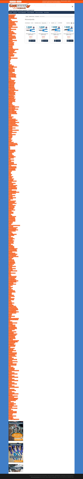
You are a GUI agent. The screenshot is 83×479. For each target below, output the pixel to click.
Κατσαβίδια (10, 104)
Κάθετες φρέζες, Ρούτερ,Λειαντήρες (12, 23)
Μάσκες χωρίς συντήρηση (13, 280)
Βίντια (9, 366)
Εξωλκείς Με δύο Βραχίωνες (13, 192)
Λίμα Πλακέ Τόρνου (12, 205)
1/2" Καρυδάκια (11, 81)
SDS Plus (10, 294)
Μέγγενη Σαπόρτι (11, 218)
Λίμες (9, 200)
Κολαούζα (10, 304)
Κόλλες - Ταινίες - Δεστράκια (13, 419)
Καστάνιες (10, 102)
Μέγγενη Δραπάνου (12, 216)
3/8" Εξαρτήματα (11, 71)
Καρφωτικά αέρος (11, 50)
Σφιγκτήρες (10, 222)
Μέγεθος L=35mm (11, 325)
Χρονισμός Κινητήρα (12, 255)
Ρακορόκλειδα (11, 142)
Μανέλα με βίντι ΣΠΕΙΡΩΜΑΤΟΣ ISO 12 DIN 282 (13, 387)
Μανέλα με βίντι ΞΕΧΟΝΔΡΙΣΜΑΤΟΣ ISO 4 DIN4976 (13, 380)
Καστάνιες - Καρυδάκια (12, 67)
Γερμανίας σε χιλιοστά (12, 352)
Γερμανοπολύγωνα (12, 121)
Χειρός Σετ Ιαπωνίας (12, 313)
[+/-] (49, 23)
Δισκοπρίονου (11, 299)
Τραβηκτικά (10, 269)
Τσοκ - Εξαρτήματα (12, 338)
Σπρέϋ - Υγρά (10, 418)
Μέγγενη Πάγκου (11, 217)
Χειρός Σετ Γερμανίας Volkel (13, 311)
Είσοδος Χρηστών (13, 1)
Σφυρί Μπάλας (11, 179)
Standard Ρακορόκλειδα (12, 143)
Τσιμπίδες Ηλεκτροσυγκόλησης (12, 415)
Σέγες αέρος (10, 53)
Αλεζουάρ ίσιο (11, 358)
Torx (9, 61)
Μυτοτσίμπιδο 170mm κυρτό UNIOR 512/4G (56, 34)
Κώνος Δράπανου (11, 342)
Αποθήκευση (10, 257)
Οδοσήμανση (10, 283)
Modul (9, 401)
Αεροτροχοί (10, 48)
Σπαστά (9, 141)
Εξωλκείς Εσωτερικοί (12, 191)
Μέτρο (9, 236)
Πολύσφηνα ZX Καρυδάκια (13, 90)
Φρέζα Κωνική (11, 404)
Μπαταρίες (10, 41)
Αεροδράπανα (11, 43)
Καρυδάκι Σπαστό (11, 150)
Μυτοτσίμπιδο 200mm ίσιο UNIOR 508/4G (43, 34)
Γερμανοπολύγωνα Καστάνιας (12, 128)
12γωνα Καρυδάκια (11, 82)
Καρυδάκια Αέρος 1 (12, 75)
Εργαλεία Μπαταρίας (12, 33)
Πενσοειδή (37, 16)
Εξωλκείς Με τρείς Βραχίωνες (11, 196)
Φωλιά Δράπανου (11, 346)
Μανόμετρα (10, 413)
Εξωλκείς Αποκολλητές (12, 187)
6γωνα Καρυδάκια (11, 83)
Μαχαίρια (10, 153)
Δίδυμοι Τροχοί (11, 17)
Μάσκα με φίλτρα (11, 278)
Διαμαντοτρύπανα (11, 292)
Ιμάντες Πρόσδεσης (12, 266)
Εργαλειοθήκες (11, 259)
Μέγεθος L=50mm (11, 326)
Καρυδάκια (10, 72)
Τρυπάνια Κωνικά (11, 336)
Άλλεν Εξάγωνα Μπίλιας (13, 58)
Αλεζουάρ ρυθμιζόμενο (12, 359)
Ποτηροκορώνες (11, 296)
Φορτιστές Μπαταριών (12, 254)
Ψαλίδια (9, 165)
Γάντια (9, 272)
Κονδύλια (10, 314)
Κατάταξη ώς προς (38, 22)
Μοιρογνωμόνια (11, 238)
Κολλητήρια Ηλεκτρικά (12, 412)
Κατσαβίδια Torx (11, 105)
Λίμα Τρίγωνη (10, 208)
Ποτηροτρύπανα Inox (12, 327)
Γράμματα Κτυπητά (12, 170)
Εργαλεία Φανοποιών (12, 249)
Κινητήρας (10, 252)
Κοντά (9, 78)
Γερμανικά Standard (12, 119)
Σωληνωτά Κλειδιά (11, 145)
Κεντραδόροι (10, 367)
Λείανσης (10, 301)
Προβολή (52, 22)
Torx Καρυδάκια (11, 87)
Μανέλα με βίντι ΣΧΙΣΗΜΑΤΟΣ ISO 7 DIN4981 (12, 390)
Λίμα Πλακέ (10, 204)
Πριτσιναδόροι (11, 163)
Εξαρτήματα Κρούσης (12, 167)
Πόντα (9, 173)
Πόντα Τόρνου (11, 344)
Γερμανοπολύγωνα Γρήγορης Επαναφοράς (12, 124)
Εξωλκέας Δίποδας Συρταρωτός (12, 184)
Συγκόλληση (10, 410)
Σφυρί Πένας (10, 180)
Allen (9, 60)
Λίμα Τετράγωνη (11, 207)
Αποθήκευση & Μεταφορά (13, 256)
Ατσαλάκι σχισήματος (12, 364)
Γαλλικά (9, 115)
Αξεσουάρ (10, 35)
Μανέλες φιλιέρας (11, 355)
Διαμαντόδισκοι (11, 298)
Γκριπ (9, 159)
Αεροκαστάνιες (11, 44)
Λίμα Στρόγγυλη (11, 206)
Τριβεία (9, 30)
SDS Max (10, 293)
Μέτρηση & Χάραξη (12, 231)
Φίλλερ (9, 244)
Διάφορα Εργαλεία (11, 36)
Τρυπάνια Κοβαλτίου (12, 335)
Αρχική (27, 16)
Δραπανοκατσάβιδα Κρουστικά (12, 39)
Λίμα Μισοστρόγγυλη (12, 203)
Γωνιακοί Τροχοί (11, 16)
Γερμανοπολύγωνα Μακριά (13, 125)
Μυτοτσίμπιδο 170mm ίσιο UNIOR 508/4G (30, 34)
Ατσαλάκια (10, 360)
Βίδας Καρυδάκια (11, 88)
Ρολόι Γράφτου (11, 241)
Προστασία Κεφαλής (12, 284)
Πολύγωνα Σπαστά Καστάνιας (12, 135)
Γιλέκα (9, 286)
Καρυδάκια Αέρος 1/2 (12, 74)
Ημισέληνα (10, 140)
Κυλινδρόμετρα (11, 235)
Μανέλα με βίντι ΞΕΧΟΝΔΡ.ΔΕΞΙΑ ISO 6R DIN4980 (13, 374)
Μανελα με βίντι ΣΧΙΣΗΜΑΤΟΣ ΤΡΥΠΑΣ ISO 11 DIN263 (13, 394)
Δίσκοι (9, 297)
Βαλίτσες (10, 258)
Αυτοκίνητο (10, 245)
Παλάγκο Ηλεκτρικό (12, 268)
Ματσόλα (10, 177)
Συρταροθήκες (11, 264)
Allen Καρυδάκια (11, 84)
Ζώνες (9, 274)
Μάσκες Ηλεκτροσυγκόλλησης (12, 276)
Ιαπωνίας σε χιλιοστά (12, 354)
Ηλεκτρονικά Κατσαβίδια (13, 21)
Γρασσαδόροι (10, 213)
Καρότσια (10, 267)
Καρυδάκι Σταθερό (11, 151)
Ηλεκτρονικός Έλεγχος (12, 251)
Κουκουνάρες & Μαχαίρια (13, 229)
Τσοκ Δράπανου (11, 348)
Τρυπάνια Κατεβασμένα (12, 334)
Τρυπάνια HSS (11, 333)
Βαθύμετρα (10, 233)
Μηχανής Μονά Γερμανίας (13, 309)
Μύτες (9, 59)
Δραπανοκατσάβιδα (12, 37)
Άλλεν (9, 57)
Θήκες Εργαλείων (11, 262)
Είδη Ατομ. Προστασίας (12, 270)
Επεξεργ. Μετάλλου (12, 400)
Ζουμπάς (10, 171)
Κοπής (9, 300)
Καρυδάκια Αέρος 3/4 (12, 77)
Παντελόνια (10, 287)
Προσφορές (10, 417)
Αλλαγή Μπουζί (11, 247)
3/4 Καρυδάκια (11, 95)
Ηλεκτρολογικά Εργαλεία (13, 227)
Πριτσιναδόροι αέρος (12, 52)
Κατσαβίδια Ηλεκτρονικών (13, 109)
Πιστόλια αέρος (11, 51)
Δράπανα (10, 20)
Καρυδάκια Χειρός (11, 80)
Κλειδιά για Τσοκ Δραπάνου (13, 340)
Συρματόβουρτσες (11, 221)
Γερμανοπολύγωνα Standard (13, 122)
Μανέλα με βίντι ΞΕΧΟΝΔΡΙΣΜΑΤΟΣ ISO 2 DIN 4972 (13, 377)
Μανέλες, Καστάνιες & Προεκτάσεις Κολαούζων (13, 308)
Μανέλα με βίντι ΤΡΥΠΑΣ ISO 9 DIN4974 (13, 397)
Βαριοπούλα (10, 176)
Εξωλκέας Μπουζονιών (12, 185)
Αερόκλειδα (10, 46)
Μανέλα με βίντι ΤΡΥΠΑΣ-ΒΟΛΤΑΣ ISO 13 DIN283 (13, 399)
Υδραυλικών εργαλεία (12, 228)
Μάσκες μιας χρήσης (12, 279)
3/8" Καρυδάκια (11, 98)
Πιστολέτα (10, 26)
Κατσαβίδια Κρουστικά (12, 40)
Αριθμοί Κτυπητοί (11, 169)
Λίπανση (10, 211)
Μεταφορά (10, 265)
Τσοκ (9, 347)
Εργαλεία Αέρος (11, 42)
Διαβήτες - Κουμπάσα (12, 234)
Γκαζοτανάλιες (11, 157)
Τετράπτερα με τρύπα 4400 (13, 318)
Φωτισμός (10, 223)
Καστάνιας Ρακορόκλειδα (13, 144)
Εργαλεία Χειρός (31, 16)
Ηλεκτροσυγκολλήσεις (12, 411)
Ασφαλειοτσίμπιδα (12, 156)
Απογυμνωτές (11, 155)
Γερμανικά (10, 118)
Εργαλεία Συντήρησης (12, 181)
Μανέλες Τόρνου (11, 368)
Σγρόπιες (10, 174)
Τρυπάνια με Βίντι (11, 337)
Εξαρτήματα (10, 68)
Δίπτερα (10, 315)
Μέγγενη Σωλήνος (11, 220)
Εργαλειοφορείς (11, 260)
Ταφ (9, 146)
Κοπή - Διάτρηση (11, 290)
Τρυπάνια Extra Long (12, 331)
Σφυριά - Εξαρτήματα (12, 166)
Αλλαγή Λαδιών (11, 246)
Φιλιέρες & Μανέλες (12, 350)
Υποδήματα (10, 289)
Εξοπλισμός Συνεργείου (12, 248)
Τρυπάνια (10, 330)
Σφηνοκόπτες (11, 402)
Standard (10, 138)
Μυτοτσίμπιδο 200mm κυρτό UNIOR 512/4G (69, 34)
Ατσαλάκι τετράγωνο (12, 365)
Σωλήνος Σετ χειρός (12, 310)
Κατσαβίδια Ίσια (11, 110)
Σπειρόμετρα (10, 242)
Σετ (9, 63)
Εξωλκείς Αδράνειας (12, 186)
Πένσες (9, 161)
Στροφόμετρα (11, 243)
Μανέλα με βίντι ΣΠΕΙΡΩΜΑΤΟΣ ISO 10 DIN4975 (12, 384)
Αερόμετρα (10, 47)
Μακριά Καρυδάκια (11, 89)
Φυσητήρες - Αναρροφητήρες (11, 32)
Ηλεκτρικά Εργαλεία (12, 15)
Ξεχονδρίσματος (11, 316)
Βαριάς (9, 139)
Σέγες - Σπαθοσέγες (12, 29)
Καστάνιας (10, 126)
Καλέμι (9, 172)
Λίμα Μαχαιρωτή (11, 202)
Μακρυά (9, 79)
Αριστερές (10, 351)
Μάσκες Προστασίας (12, 277)
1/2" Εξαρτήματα (11, 69)
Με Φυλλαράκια (11, 303)
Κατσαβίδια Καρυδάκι (12, 111)
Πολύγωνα (10, 136)
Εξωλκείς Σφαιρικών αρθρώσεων (12, 198)
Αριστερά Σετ (10, 305)
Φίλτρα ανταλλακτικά (12, 282)
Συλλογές (10, 103)
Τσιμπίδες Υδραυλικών (12, 164)
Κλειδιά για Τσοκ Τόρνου (13, 341)
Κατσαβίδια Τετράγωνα (12, 113)
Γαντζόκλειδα (10, 116)
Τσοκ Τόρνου (10, 349)
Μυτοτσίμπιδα (11, 160)
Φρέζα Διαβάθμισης (12, 403)
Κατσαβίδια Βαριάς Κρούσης (13, 106)
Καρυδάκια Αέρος (11, 73)
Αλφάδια (10, 232)
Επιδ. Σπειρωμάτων (12, 306)
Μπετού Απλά (11, 295)
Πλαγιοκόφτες (11, 162)
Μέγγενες (10, 215)
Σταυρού (10, 64)
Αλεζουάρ (10, 357)
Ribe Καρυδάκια (11, 85)
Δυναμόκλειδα (11, 66)
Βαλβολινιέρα (10, 212)
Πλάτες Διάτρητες (11, 263)
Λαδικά (9, 214)
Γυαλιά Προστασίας (12, 273)
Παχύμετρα (10, 239)
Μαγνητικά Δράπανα (12, 25)
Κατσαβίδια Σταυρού (12, 112)
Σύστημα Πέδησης (11, 253)
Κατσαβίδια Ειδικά (11, 108)
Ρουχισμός (10, 285)
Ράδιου (9, 317)
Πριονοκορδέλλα (11, 329)
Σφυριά (9, 175)
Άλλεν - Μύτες (11, 56)
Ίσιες (9, 62)
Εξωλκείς (10, 182)
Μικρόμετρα (10, 237)
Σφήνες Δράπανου (12, 345)
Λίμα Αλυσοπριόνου (12, 201)
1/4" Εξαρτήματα (11, 70)
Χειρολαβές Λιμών (11, 210)
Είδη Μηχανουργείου (12, 356)
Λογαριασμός (19, 1)
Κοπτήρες (10, 321)
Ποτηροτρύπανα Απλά (12, 328)
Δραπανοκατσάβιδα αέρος (13, 49)
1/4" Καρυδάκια (11, 91)
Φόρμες (9, 288)
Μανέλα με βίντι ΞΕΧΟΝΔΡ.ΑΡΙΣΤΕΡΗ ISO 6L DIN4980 (13, 370)
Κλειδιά (9, 114)
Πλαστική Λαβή (11, 152)
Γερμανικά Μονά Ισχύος (12, 120)
